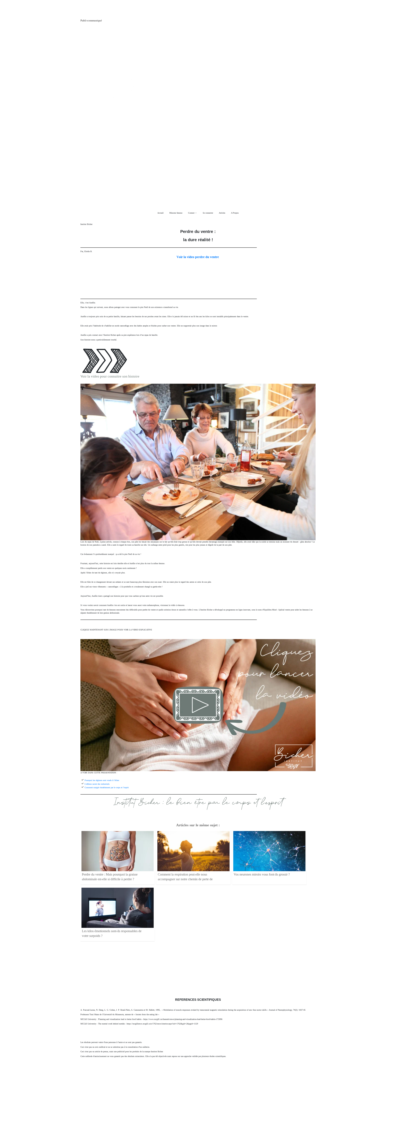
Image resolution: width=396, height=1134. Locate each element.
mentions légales (172, 1105)
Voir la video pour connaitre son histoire (109, 376)
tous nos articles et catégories (208, 1105)
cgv (155, 1105)
